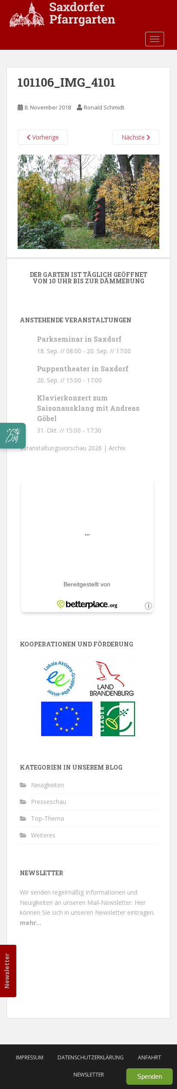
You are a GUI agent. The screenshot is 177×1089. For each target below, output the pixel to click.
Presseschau (48, 802)
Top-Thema (47, 818)
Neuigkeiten (47, 785)
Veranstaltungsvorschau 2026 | (64, 448)
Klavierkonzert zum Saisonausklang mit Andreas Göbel (88, 408)
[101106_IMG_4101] (88, 201)
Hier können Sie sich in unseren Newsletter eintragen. (87, 912)
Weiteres (43, 835)
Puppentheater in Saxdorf (82, 368)
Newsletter (7, 970)
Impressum (29, 1057)
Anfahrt (149, 1057)
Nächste (134, 137)
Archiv (117, 448)
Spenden (149, 1076)
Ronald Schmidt (104, 107)
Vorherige (45, 137)
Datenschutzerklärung (91, 1057)
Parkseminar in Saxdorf (79, 338)
